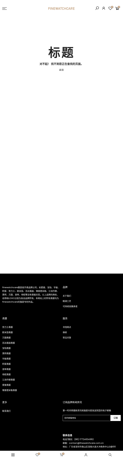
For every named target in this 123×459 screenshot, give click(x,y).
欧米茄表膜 (7, 332)
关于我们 (67, 295)
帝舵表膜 (6, 374)
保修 (65, 332)
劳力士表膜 (7, 327)
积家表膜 (6, 363)
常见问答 (67, 337)
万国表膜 (6, 337)
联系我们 (6, 410)
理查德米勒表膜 (9, 390)
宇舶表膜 (6, 358)
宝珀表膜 (6, 348)
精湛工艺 (67, 301)
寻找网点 (67, 327)
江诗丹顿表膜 (8, 379)
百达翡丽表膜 (8, 342)
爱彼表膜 (6, 384)
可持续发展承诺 (70, 306)
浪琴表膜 (6, 369)
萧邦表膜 (6, 353)
